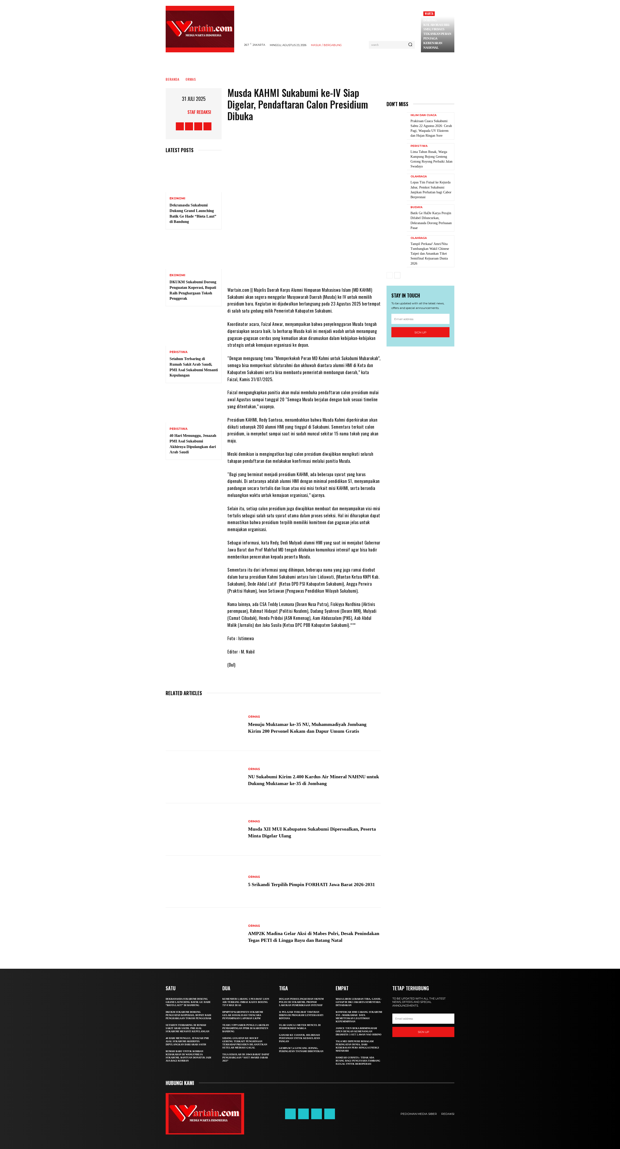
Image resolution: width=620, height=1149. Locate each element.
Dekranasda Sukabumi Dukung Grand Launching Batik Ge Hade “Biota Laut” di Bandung (188, 1002)
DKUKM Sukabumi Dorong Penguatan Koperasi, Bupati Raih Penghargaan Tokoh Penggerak (188, 1015)
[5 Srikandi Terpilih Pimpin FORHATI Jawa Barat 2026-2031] (204, 881)
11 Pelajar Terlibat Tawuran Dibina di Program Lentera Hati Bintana (301, 1015)
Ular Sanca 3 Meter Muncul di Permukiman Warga (300, 1027)
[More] (344, 272)
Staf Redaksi (199, 112)
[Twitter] (198, 126)
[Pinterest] (315, 272)
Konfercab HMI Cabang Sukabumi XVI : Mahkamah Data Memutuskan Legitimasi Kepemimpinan (359, 1017)
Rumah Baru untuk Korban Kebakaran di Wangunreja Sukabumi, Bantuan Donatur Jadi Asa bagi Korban (188, 1056)
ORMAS (191, 79)
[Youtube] (207, 126)
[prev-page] (390, 275)
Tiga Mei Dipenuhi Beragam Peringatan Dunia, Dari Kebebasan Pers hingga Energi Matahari (357, 1046)
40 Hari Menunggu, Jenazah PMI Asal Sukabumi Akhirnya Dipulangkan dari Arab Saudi (187, 1041)
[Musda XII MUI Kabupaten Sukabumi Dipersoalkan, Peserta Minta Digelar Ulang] (204, 829)
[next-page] (397, 275)
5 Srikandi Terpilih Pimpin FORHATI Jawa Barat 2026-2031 (311, 884)
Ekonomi (177, 198)
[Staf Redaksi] (181, 112)
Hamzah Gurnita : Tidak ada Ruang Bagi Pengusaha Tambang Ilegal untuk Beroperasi (358, 1060)
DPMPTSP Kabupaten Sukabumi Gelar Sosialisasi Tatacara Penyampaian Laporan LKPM (242, 1015)
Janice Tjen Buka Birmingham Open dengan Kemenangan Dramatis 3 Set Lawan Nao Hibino (358, 1031)
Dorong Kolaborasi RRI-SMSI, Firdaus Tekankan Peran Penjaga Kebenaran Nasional (437, 33)
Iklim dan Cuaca (423, 115)
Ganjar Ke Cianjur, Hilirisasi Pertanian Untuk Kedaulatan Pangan (299, 1038)
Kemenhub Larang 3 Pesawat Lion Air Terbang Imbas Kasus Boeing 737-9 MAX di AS (245, 1002)
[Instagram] (189, 126)
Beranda (172, 79)
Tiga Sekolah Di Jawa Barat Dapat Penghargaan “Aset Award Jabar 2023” (245, 1057)
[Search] (410, 45)
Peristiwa (178, 352)
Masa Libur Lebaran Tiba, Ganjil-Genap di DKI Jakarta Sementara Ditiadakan (359, 1002)
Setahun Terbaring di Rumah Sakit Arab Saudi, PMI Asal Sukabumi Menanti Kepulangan (187, 1028)
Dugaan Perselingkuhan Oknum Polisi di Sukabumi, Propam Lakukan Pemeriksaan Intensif (301, 1002)
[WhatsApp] (329, 272)
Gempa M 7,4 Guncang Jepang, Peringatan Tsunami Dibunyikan (301, 1050)
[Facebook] (180, 126)
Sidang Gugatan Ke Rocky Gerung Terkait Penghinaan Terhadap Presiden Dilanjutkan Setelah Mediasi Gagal (244, 1043)
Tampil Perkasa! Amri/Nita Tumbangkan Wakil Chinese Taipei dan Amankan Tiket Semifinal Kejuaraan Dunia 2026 (430, 253)
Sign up (420, 332)
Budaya (416, 207)
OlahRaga (419, 176)
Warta (429, 13)
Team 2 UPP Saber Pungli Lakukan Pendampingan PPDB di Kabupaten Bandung (245, 1028)
